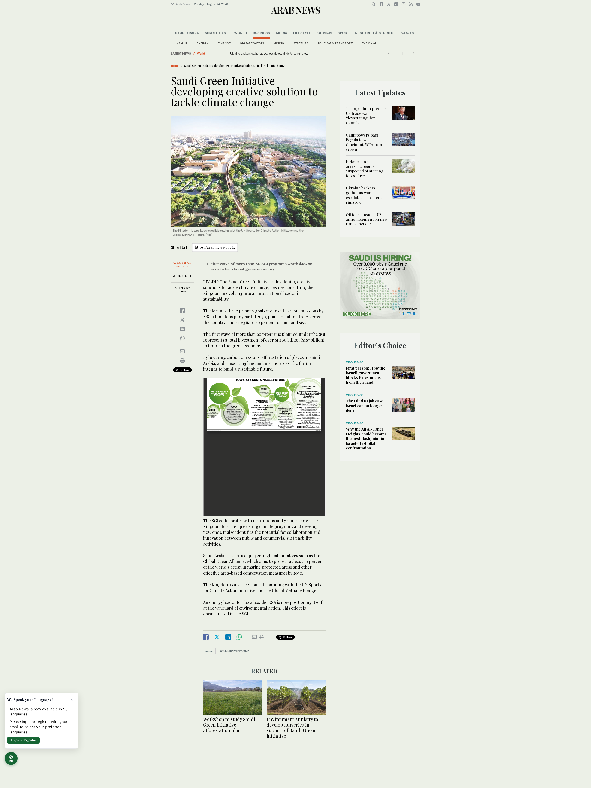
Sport (343, 33)
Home (175, 65)
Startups (300, 43)
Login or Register (23, 740)
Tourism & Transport (335, 43)
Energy (202, 43)
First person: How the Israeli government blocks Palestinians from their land (365, 375)
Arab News (183, 4)
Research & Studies (374, 33)
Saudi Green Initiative (234, 651)
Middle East (216, 33)
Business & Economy (211, 53)
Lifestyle (302, 33)
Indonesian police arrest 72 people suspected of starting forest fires (364, 168)
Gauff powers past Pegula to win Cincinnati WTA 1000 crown (364, 142)
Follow (184, 370)
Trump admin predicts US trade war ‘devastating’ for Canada (366, 115)
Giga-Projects (252, 43)
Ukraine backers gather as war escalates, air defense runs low (365, 195)
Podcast (407, 33)
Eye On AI (369, 43)
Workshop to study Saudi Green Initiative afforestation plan (229, 724)
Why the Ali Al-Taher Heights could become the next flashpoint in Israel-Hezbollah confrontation (366, 438)
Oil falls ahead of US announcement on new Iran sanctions (267, 53)
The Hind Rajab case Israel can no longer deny (364, 405)
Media (281, 33)
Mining (278, 43)
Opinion (324, 33)
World (240, 33)
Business (261, 33)
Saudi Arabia (187, 33)
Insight (181, 43)
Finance (224, 43)
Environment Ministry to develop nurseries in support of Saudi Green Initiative (292, 727)
